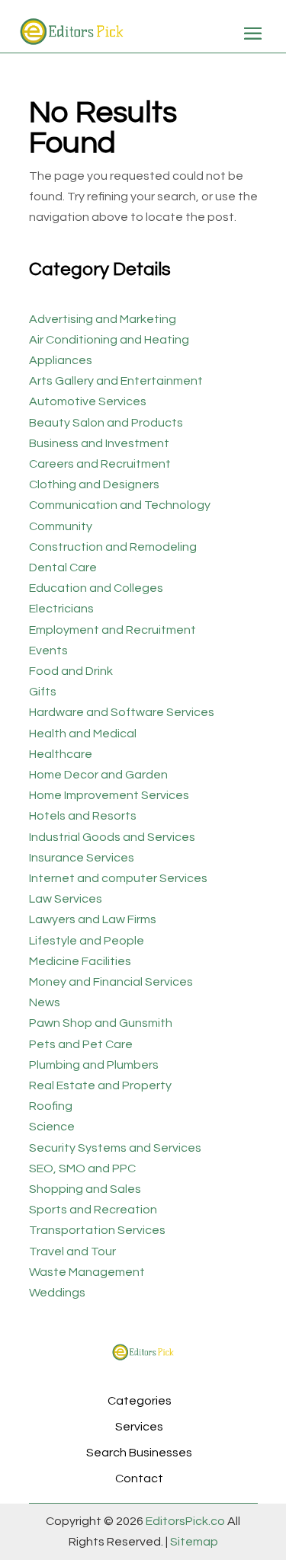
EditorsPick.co (185, 1521)
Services (139, 1426)
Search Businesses (139, 1452)
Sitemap (193, 1542)
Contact (139, 1478)
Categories (140, 1400)
